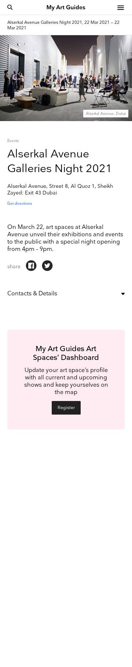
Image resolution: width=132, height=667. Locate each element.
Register (66, 408)
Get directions (19, 203)
